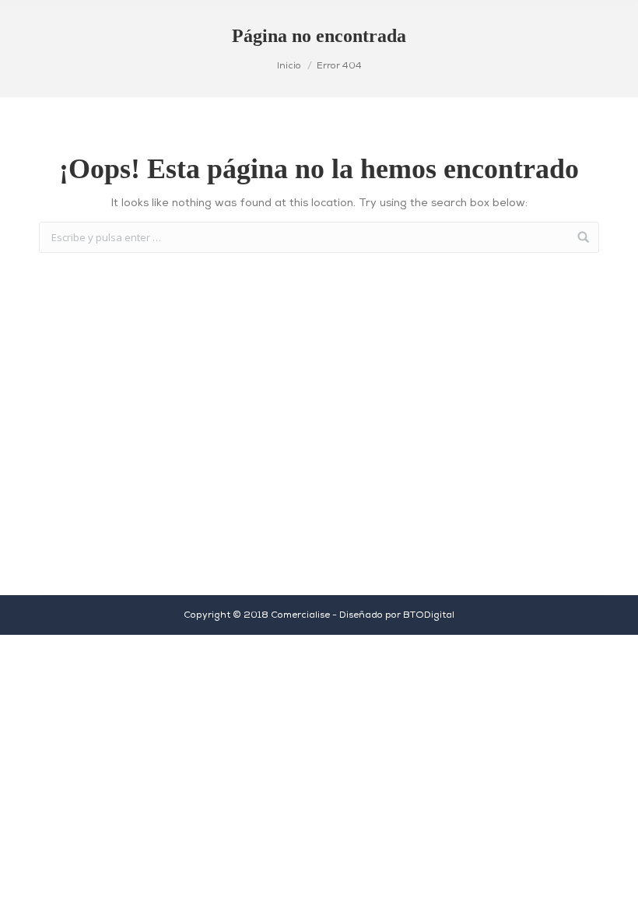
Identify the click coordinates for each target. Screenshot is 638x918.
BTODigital (428, 615)
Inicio (289, 66)
